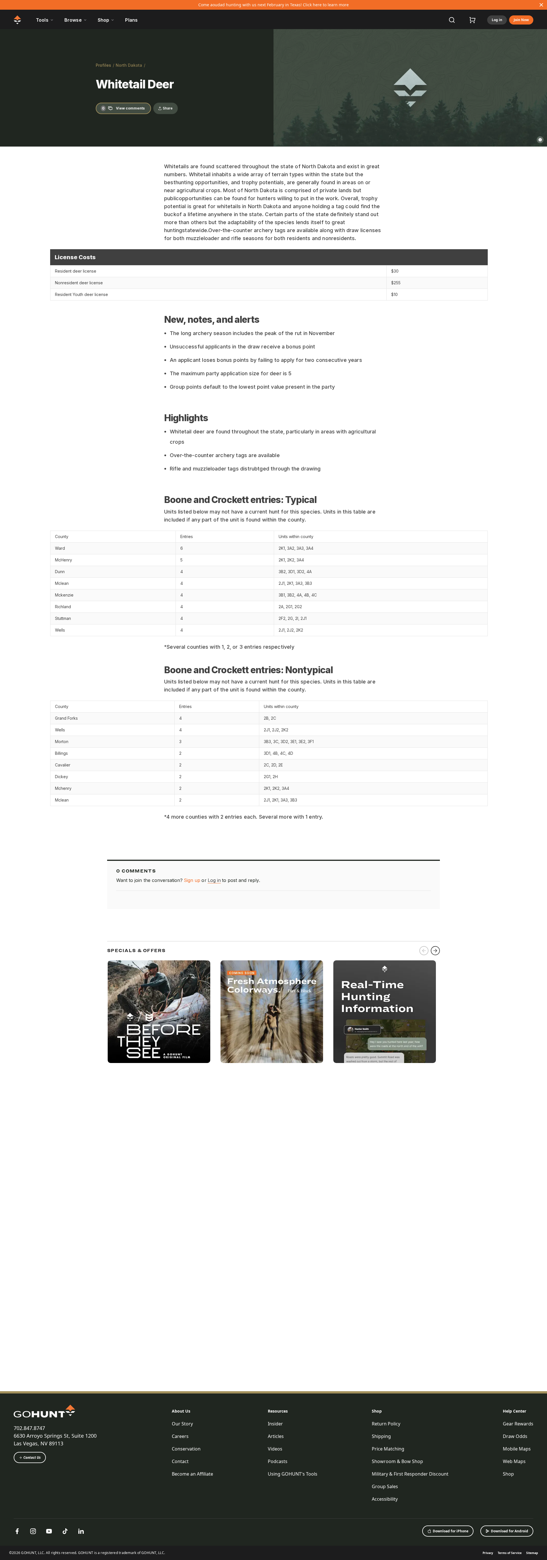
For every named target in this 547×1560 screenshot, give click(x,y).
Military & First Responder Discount (410, 1474)
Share (168, 108)
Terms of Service (510, 1553)
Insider (275, 1424)
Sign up (192, 880)
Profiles (103, 65)
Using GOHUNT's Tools (292, 1474)
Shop (377, 1411)
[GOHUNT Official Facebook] (17, 1531)
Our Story (182, 1424)
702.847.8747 (29, 1428)
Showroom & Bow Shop (397, 1461)
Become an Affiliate (192, 1474)
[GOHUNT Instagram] (33, 1531)
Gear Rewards (518, 1424)
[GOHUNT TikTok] (65, 1531)
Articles (276, 1436)
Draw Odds (515, 1436)
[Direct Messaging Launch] (384, 1011)
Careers (180, 1436)
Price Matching (388, 1449)
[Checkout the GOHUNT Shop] (472, 20)
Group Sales (385, 1486)
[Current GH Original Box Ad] (159, 1011)
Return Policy (386, 1424)
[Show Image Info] (540, 139)
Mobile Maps (517, 1449)
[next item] (435, 950)
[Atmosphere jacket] (272, 1011)
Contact (180, 1461)
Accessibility (385, 1499)
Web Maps (514, 1461)
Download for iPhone (450, 1531)
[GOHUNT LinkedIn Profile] (80, 1531)
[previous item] (423, 950)
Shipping (381, 1436)
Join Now (521, 19)
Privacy (488, 1553)
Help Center (514, 1411)
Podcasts (277, 1461)
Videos (275, 1449)
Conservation (186, 1449)
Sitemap (532, 1553)
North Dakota (129, 65)
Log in (497, 19)
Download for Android (509, 1531)
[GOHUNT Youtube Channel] (49, 1531)
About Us (181, 1411)
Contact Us (32, 1457)
